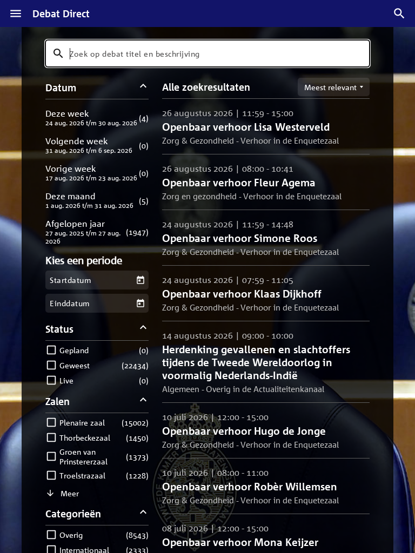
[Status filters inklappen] (143, 328)
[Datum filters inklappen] (143, 87)
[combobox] (207, 53)
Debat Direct (61, 13)
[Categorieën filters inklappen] (143, 513)
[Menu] (15, 13)
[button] (97, 117)
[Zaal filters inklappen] (143, 401)
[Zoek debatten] (399, 13)
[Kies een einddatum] (140, 303)
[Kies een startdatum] (140, 280)
